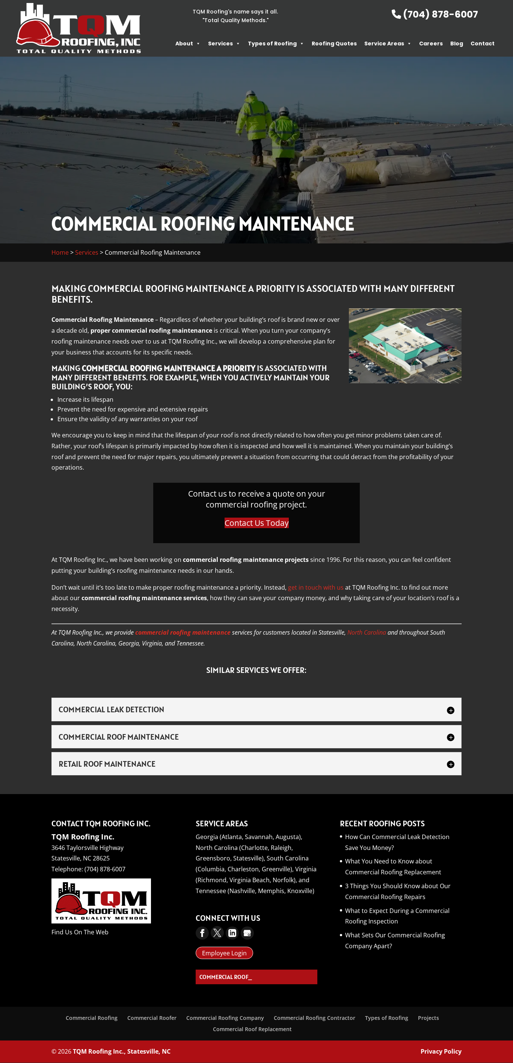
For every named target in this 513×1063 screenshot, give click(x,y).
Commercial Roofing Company (225, 1017)
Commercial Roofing (92, 1017)
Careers (431, 43)
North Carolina (366, 632)
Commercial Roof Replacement (252, 1029)
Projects (428, 1017)
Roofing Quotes (334, 43)
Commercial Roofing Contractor (314, 1017)
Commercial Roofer (152, 1017)
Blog (456, 43)
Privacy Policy (441, 1051)
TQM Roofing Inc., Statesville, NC (121, 1051)
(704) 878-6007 (439, 14)
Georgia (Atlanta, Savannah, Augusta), (249, 837)
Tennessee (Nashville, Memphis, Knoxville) (255, 891)
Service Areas (384, 43)
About (184, 43)
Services (220, 43)
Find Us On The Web (80, 932)
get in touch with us (316, 587)
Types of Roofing (272, 43)
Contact (483, 43)
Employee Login (224, 953)
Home (60, 252)
